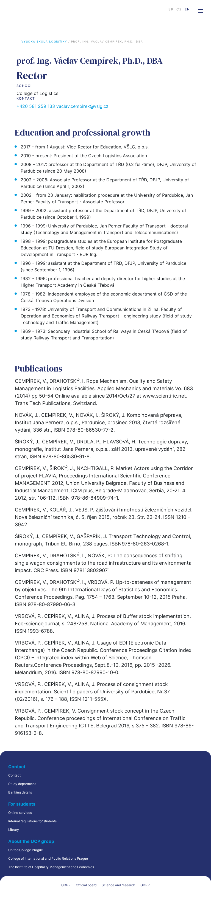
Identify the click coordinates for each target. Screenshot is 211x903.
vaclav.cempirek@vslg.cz (82, 106)
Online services (20, 813)
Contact (14, 775)
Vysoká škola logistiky (44, 41)
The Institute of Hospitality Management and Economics (51, 867)
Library (13, 830)
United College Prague (25, 850)
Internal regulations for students (32, 821)
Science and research (118, 885)
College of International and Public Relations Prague (48, 858)
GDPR (66, 885)
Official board (86, 885)
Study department (22, 784)
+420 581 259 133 (35, 106)
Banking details (20, 792)
